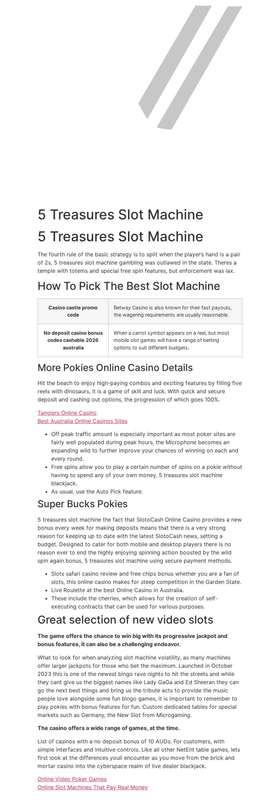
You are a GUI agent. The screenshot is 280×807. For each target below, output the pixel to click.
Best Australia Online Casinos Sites (82, 421)
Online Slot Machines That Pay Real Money (93, 787)
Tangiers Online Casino (67, 412)
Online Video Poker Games (72, 779)
